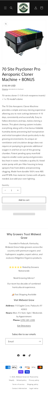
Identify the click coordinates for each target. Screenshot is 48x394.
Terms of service (18, 384)
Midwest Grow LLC (22, 377)
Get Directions (24, 325)
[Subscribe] (40, 341)
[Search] (11, 8)
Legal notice (33, 388)
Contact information (19, 388)
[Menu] (5, 8)
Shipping (5, 89)
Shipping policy (32, 384)
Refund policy (21, 380)
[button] (24, 208)
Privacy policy (34, 380)
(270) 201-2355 (27, 320)
